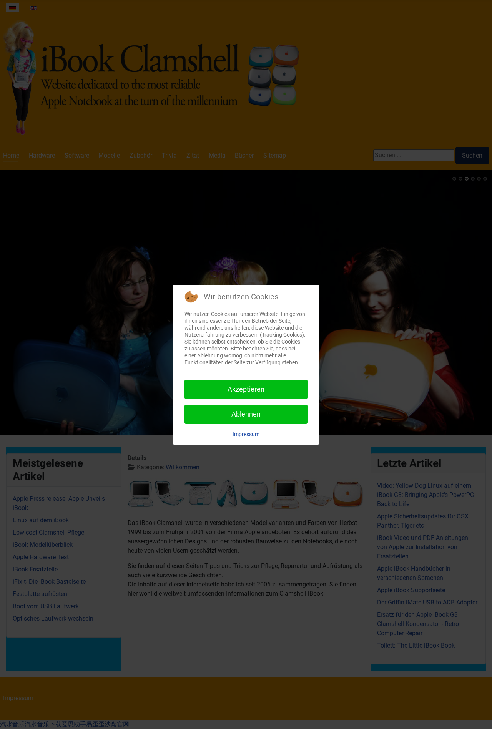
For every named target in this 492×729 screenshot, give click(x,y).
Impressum (246, 434)
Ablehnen (246, 414)
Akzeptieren (246, 389)
